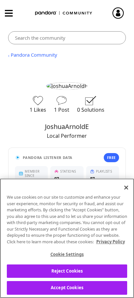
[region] (67, 238)
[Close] (126, 187)
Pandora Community (63, 13)
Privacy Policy (110, 242)
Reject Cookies (67, 271)
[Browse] (12, 13)
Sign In (120, 13)
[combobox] (67, 37)
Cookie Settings (67, 254)
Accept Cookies (67, 288)
